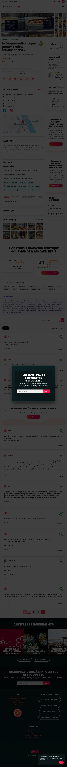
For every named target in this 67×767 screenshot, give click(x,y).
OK (61, 762)
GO (46, 391)
